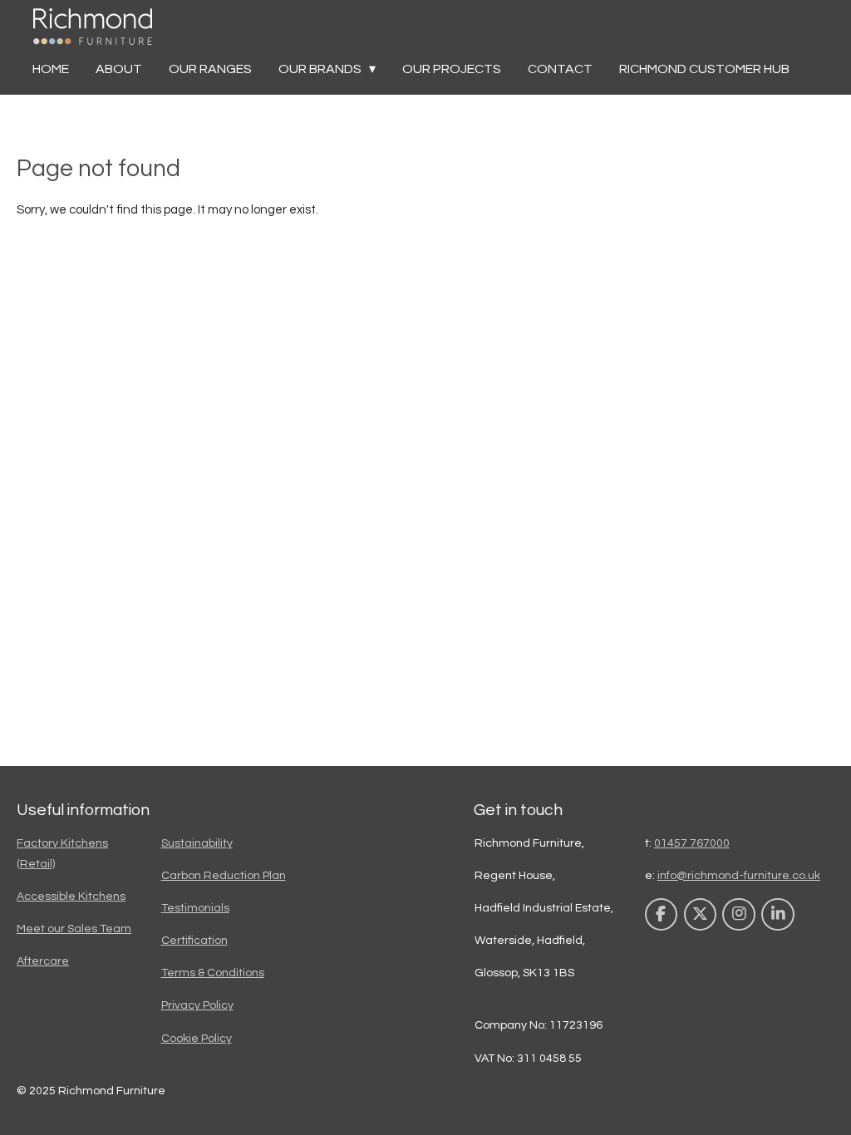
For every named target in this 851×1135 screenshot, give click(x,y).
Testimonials (195, 908)
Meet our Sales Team (74, 929)
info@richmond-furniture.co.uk (738, 876)
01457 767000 (692, 843)
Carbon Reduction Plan (223, 876)
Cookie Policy (196, 1038)
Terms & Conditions (212, 973)
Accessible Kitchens (71, 896)
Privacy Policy (197, 1005)
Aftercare (43, 961)
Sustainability (197, 843)
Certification (194, 940)
